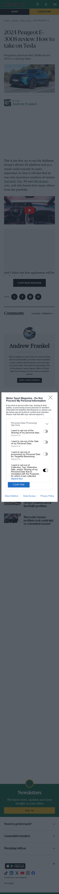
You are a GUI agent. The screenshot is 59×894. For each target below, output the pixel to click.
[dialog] (29, 447)
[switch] (45, 431)
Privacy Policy (47, 496)
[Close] (51, 398)
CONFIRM (19, 484)
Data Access (29, 496)
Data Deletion (11, 496)
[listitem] (29, 424)
